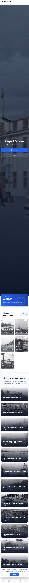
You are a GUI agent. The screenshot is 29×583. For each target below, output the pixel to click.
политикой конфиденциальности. (16, 571)
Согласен (14, 574)
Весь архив (23, 314)
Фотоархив (15, 150)
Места (15, 155)
